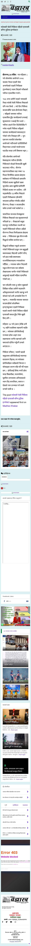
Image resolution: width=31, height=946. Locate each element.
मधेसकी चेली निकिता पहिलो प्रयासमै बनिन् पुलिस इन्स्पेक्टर (15, 399)
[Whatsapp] (8, 1)
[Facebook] (10, 1)
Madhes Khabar (10, 406)
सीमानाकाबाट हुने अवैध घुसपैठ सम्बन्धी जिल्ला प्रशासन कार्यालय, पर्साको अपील (14, 662)
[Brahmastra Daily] (15, 12)
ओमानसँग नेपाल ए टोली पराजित (14, 681)
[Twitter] (5, 1)
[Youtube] (2, 1)
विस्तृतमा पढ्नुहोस (14, 730)
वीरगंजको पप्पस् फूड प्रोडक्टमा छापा (15, 648)
